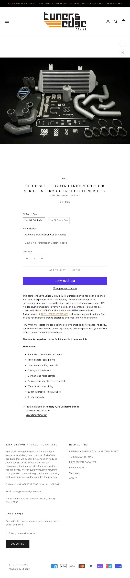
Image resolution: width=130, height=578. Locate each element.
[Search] (115, 21)
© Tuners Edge (18, 565)
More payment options (65, 288)
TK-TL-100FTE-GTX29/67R (54, 314)
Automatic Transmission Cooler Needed (45, 234)
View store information (36, 415)
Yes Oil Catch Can (34, 220)
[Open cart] (123, 21)
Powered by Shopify (19, 568)
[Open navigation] (7, 21)
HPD (65, 178)
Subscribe (18, 544)
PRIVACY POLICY (78, 467)
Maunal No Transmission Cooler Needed (46, 242)
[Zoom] (123, 44)
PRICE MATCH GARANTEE (82, 462)
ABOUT (73, 478)
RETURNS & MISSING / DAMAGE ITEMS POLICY (94, 451)
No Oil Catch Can (59, 220)
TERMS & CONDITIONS (81, 456)
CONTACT (74, 472)
